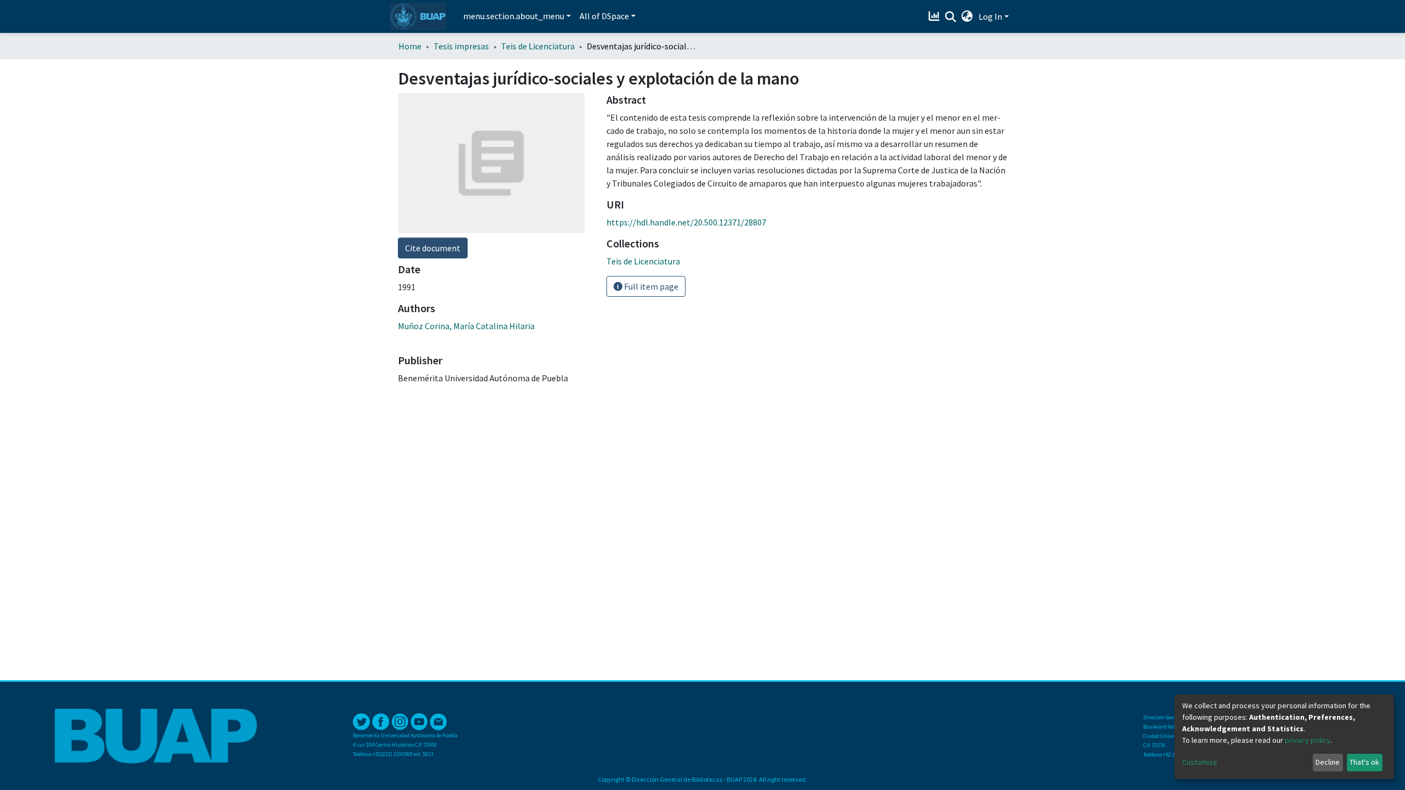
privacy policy (1307, 740)
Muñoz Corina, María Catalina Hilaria (466, 325)
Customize (1199, 762)
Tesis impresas (461, 46)
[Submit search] (950, 17)
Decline (1328, 762)
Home (410, 46)
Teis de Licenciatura (538, 46)
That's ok (1364, 762)
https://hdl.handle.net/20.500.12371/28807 (686, 222)
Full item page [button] (650, 286)
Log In (990, 16)
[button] (967, 16)
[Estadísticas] (935, 16)
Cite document (432, 247)
